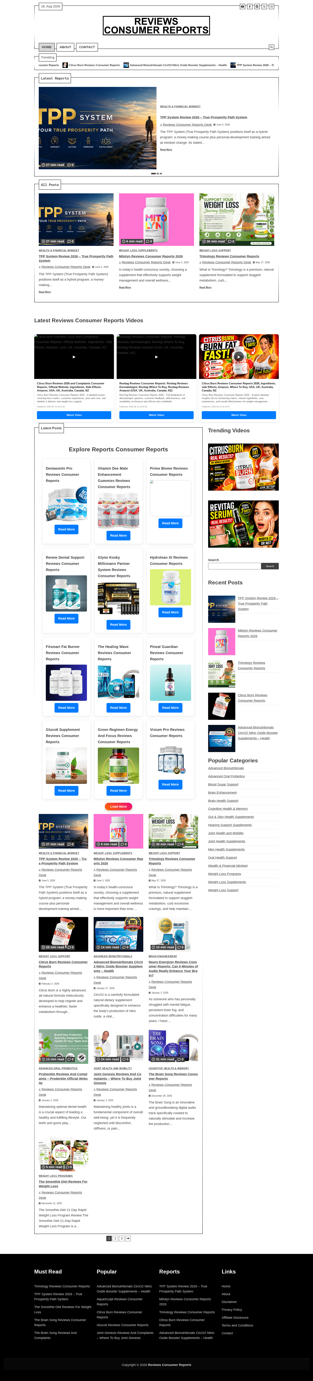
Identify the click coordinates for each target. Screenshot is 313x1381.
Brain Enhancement (163, 956)
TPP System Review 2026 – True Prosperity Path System (168, 65)
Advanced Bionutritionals (113, 956)
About (65, 47)
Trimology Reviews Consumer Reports (229, 256)
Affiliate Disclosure (235, 1317)
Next (128, 1238)
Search (213, 560)
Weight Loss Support (215, 250)
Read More (166, 149)
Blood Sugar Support (223, 784)
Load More (118, 806)
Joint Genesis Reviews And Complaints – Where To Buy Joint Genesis (117, 1078)
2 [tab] (158, 173)
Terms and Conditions (237, 1325)
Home (47, 47)
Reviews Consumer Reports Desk (187, 125)
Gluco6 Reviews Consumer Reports (123, 1325)
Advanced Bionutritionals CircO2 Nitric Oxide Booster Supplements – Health (74, 65)
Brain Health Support (223, 801)
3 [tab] (161, 173)
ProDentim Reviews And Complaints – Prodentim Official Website (63, 1078)
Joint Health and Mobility (113, 1068)
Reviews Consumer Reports (169, 1365)
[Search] (271, 47)
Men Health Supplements (226, 849)
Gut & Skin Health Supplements (231, 817)
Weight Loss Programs (56, 1176)
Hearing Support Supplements (230, 825)
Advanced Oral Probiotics (58, 1068)
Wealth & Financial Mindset (180, 106)
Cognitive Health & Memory (169, 1068)
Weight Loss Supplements (138, 250)
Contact (87, 47)
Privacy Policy (232, 1309)
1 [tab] (153, 173)
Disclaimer (229, 1302)
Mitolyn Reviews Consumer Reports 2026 (240, 65)
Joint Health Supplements (226, 841)
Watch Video (74, 415)
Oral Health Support (222, 857)
